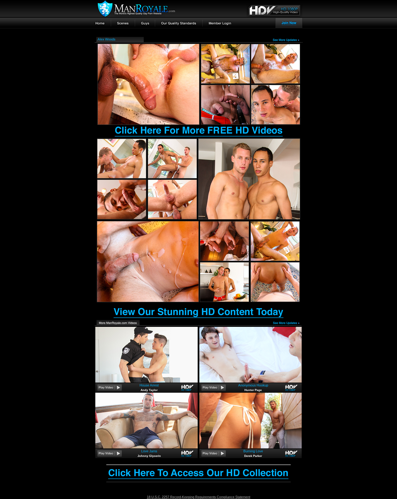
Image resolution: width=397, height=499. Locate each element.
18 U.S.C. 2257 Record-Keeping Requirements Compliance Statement (198, 497)
